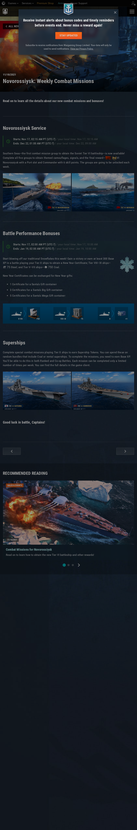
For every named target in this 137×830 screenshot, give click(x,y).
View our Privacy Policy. (81, 48)
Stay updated (69, 35)
